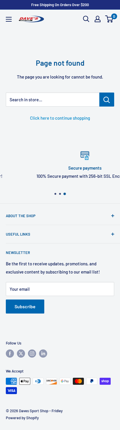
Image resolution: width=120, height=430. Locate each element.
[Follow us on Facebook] (10, 353)
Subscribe (25, 306)
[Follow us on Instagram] (32, 353)
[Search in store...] (106, 100)
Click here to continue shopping (60, 118)
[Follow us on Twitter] (21, 353)
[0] (109, 18)
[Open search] (86, 19)
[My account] (97, 19)
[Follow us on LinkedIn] (43, 353)
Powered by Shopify (22, 417)
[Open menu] (9, 19)
